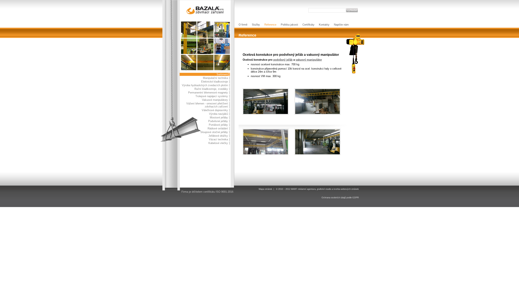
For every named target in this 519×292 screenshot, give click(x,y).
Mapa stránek (265, 189)
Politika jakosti (289, 24)
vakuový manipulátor (309, 59)
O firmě (243, 24)
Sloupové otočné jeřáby (214, 132)
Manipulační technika (215, 77)
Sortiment (222, 74)
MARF (294, 189)
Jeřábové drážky (218, 135)
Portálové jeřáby (218, 124)
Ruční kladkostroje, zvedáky (211, 88)
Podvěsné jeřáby (218, 121)
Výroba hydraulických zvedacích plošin (205, 85)
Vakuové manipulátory (215, 99)
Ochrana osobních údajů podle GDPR (340, 197)
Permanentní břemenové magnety (208, 92)
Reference (270, 24)
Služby (256, 24)
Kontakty (324, 24)
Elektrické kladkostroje (214, 81)
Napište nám (341, 24)
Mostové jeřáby (219, 117)
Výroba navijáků (218, 113)
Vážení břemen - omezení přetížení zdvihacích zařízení (207, 105)
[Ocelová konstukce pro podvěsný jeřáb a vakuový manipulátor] (265, 101)
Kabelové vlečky (218, 143)
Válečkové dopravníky (215, 110)
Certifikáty (308, 24)
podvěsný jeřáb (283, 59)
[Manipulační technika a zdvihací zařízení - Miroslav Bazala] (206, 10)
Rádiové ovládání (218, 128)
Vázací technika (218, 139)
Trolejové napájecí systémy (211, 96)
